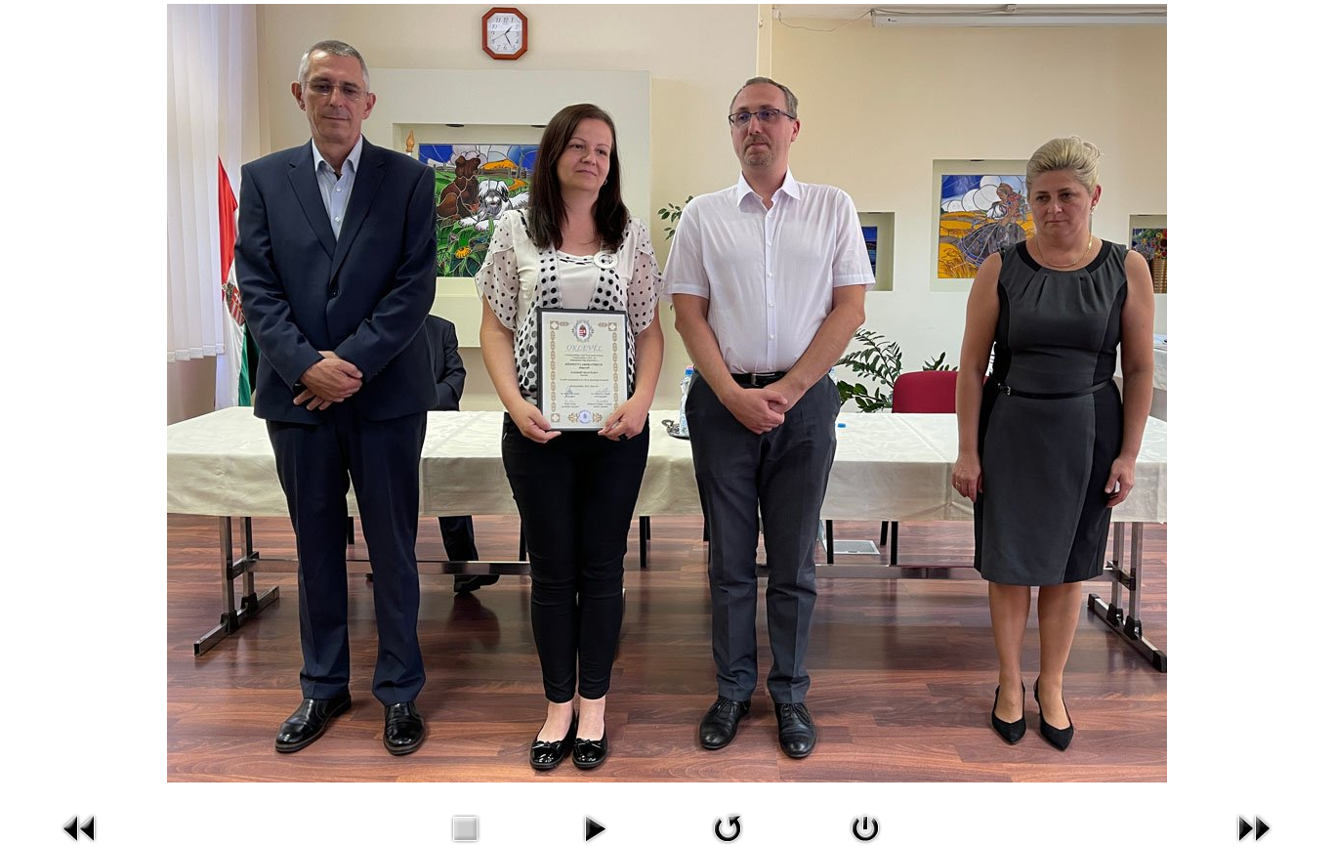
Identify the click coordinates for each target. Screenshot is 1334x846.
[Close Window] (865, 826)
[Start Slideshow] (595, 826)
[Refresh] (727, 826)
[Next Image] (1254, 826)
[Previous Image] (80, 826)
